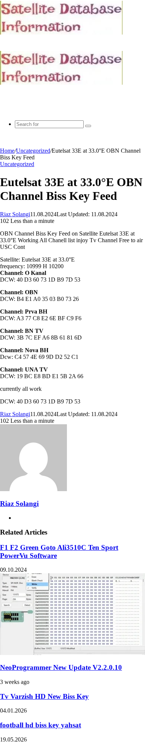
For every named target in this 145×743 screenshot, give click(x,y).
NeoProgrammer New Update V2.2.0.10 (61, 667)
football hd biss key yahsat (40, 725)
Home (7, 150)
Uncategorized (33, 150)
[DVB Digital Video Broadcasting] (61, 32)
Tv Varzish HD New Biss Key (44, 696)
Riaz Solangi (15, 214)
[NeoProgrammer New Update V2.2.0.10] (72, 653)
